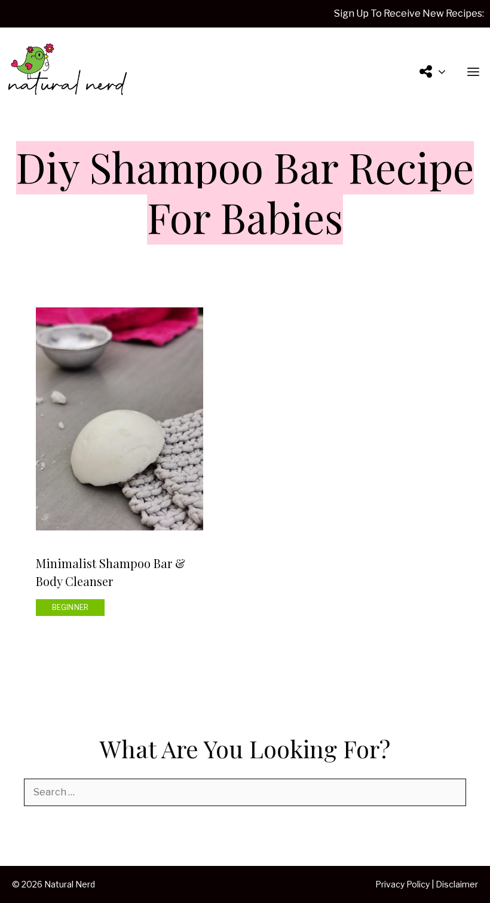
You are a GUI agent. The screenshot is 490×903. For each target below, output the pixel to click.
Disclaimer (457, 884)
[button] (473, 72)
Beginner (70, 607)
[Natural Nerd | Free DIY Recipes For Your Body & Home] (67, 72)
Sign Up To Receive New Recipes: (409, 13)
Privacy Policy (402, 884)
